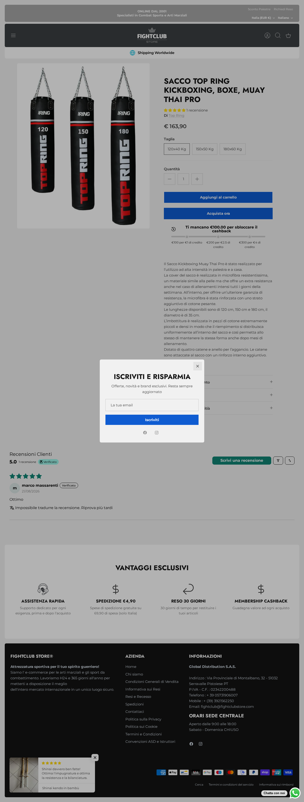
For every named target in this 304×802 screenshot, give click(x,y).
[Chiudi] (197, 366)
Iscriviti (152, 420)
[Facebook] (145, 432)
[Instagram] (156, 432)
